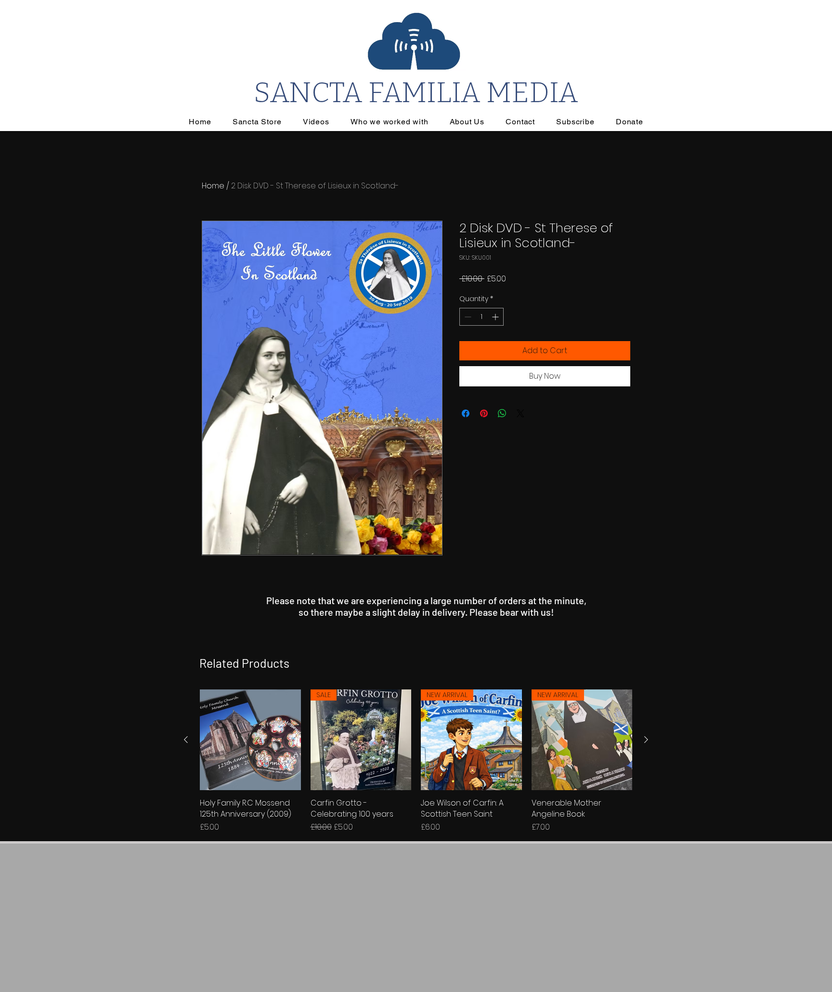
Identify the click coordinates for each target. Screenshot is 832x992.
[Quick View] (250, 740)
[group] (416, 761)
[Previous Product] (186, 739)
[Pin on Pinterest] (484, 413)
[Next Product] (646, 739)
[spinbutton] (481, 316)
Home (213, 185)
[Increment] (496, 316)
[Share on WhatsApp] (502, 413)
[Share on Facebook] (465, 413)
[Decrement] (467, 316)
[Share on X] (520, 413)
